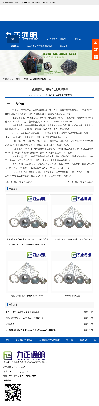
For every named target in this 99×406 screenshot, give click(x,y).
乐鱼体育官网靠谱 (30, 39)
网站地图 (64, 46)
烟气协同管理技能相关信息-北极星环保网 (22, 312)
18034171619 (19, 367)
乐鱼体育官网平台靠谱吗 (56, 39)
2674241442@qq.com (18, 371)
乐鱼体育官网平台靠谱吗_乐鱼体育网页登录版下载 (34, 2)
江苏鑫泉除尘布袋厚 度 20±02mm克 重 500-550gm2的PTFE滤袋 (31, 330)
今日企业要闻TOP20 (22, 182)
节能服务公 (10, 324)
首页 (13, 39)
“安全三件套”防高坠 (72, 296)
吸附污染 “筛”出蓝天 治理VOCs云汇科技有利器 (24, 318)
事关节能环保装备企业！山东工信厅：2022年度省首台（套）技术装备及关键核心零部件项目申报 (27, 242)
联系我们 (15, 46)
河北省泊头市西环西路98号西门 (23, 376)
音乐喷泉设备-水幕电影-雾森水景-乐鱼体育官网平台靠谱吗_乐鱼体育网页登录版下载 (24, 12)
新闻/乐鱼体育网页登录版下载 (39, 46)
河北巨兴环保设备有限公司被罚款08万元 (27, 296)
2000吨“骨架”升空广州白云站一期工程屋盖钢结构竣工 (71, 242)
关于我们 (78, 39)
